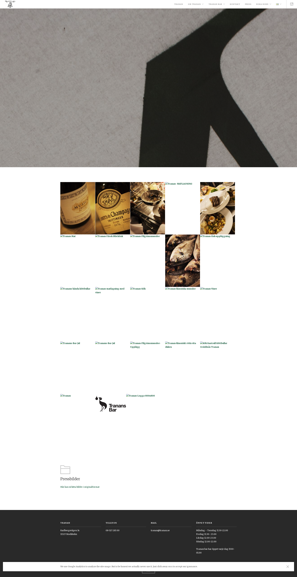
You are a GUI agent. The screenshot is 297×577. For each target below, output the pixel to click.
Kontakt (235, 4)
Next (293, 88)
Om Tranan (194, 4)
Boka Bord (262, 4)
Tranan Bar (215, 4)
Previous (4, 88)
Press (248, 4)
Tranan (178, 4)
